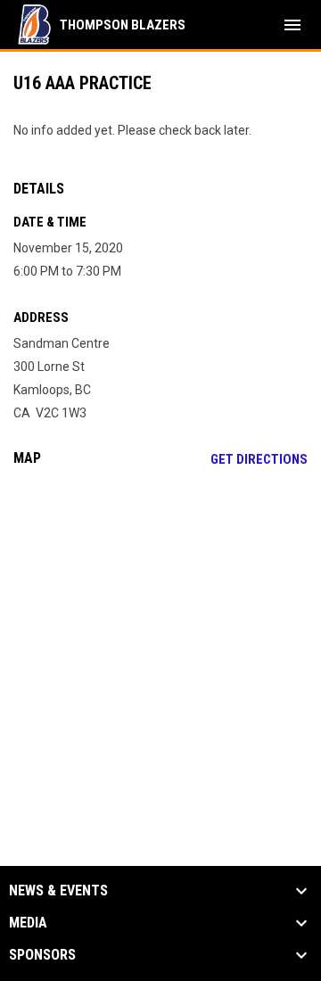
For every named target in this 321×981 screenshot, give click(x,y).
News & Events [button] (58, 891)
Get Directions (259, 459)
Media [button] (28, 923)
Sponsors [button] (42, 955)
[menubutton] (292, 25)
